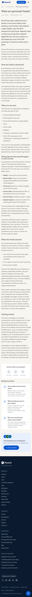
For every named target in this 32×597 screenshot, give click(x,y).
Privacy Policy (5, 548)
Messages (4, 491)
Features (3, 474)
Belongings (4, 488)
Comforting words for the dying (10, 559)
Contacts (3, 505)
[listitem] (2, 580)
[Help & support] (28, 593)
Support (3, 522)
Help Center (4, 534)
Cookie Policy (23, 587)
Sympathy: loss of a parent (8, 556)
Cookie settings (9, 590)
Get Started (21, 2)
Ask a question (12, 447)
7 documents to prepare (8, 565)
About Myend (5, 517)
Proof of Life (4, 499)
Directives (4, 496)
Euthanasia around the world (9, 568)
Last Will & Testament (7, 482)
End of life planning (6, 542)
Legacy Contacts (5, 502)
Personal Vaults (9, 6)
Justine (3, 477)
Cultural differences (6, 537)
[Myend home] (6, 2)
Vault (2, 485)
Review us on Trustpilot (9, 576)
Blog (2, 545)
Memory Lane (5, 494)
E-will (2, 480)
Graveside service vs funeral (9, 562)
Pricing (3, 514)
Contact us (4, 525)
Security (3, 520)
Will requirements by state (8, 539)
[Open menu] (28, 2)
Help (2, 6)
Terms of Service (14, 587)
